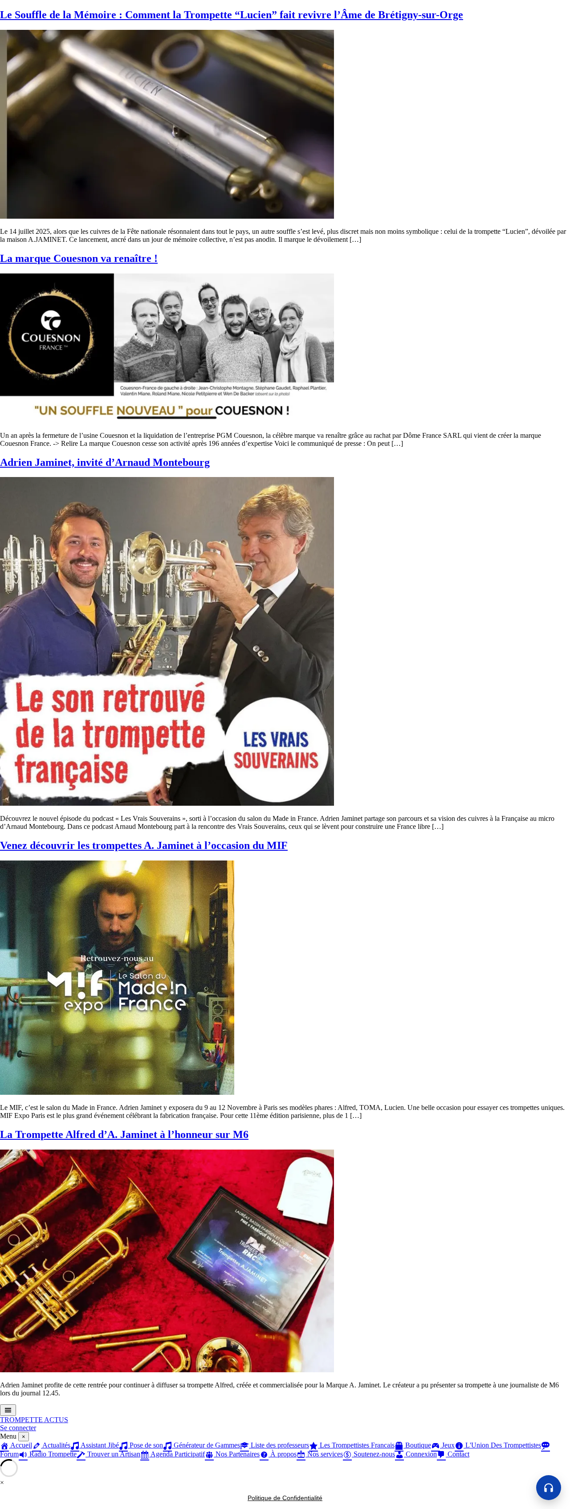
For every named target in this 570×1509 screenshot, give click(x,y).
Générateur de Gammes (206, 1445)
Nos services (324, 1454)
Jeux (447, 1445)
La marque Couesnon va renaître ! (79, 258)
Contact (457, 1454)
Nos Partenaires (237, 1454)
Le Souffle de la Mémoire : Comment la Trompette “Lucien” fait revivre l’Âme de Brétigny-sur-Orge (231, 14)
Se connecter (18, 1428)
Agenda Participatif (177, 1454)
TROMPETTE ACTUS (34, 1419)
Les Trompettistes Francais (356, 1445)
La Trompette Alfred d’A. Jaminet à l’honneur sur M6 (124, 1134)
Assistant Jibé (99, 1445)
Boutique (417, 1445)
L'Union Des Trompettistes (502, 1445)
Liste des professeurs (279, 1445)
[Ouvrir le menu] (8, 1410)
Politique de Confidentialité (285, 1497)
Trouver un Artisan (113, 1454)
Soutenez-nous (373, 1454)
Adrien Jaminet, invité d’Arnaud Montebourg (105, 462)
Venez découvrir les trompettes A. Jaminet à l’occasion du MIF (144, 845)
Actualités (55, 1445)
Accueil (20, 1445)
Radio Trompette (52, 1454)
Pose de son (145, 1445)
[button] (548, 1487)
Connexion (420, 1454)
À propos (283, 1454)
